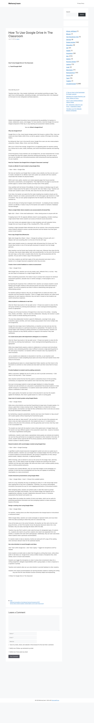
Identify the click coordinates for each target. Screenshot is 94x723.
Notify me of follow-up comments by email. (22, 648)
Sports (68, 75)
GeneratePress (55, 700)
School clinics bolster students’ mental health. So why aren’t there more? (27, 603)
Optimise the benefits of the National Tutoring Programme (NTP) (25, 602)
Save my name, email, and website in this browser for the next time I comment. (32, 644)
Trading (68, 81)
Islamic (68, 59)
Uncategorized (71, 84)
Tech (11, 600)
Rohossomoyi (70, 72)
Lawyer (68, 64)
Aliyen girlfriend (71, 31)
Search (68, 12)
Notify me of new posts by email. (19, 652)
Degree (68, 39)
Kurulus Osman (71, 61)
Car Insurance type (72, 37)
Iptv (67, 56)
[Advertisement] (34, 18)
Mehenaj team (14, 3)
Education (69, 45)
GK (67, 48)
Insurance (69, 53)
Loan (67, 67)
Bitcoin (68, 34)
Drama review (70, 42)
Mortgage (69, 70)
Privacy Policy (80, 3)
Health (68, 50)
